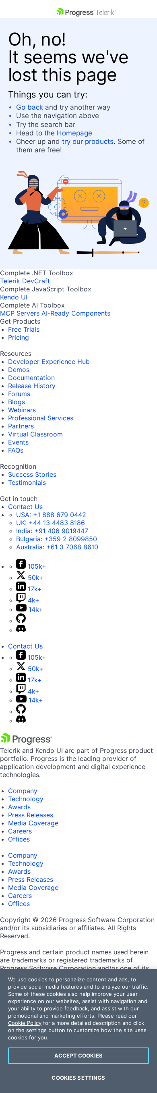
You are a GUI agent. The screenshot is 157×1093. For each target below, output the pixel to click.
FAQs (15, 450)
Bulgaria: (56, 539)
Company (22, 791)
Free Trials (23, 329)
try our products (88, 141)
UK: (50, 523)
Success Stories (32, 474)
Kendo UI (13, 297)
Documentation (31, 378)
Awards (19, 807)
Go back (29, 107)
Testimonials (27, 482)
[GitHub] (21, 621)
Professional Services (40, 418)
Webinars (22, 410)
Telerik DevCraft (25, 281)
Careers (20, 831)
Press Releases (30, 815)
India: (52, 531)
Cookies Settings (78, 1077)
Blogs (16, 402)
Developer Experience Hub (49, 361)
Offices (19, 839)
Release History (32, 386)
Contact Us (25, 507)
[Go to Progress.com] (26, 742)
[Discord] (21, 630)
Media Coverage (33, 823)
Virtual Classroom (35, 434)
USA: (51, 515)
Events (18, 442)
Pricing (18, 337)
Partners (21, 426)
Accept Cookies (78, 1055)
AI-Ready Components (75, 313)
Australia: (57, 547)
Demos (18, 370)
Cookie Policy (24, 1023)
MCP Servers (19, 313)
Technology (25, 799)
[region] (78, 1031)
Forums (19, 394)
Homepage (74, 133)
